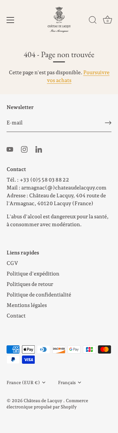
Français (67, 382)
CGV (12, 263)
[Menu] (10, 20)
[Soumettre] (108, 122)
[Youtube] (10, 149)
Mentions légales (27, 305)
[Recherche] (93, 21)
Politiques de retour (30, 284)
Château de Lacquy (43, 400)
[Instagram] (24, 149)
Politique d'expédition (33, 274)
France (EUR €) (23, 382)
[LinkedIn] (38, 149)
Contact (16, 316)
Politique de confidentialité (39, 295)
